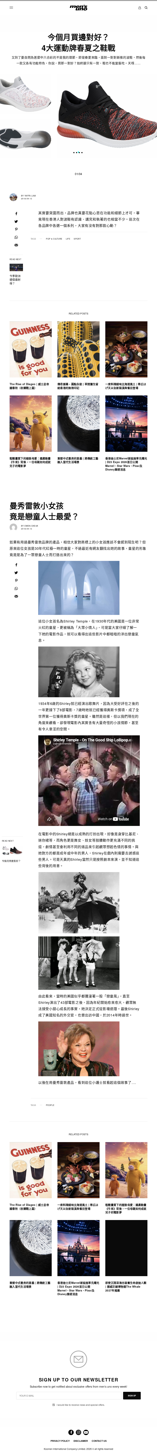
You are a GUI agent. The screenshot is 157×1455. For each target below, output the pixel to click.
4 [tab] (86, 152)
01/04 (78, 174)
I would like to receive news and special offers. (81, 1405)
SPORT (77, 239)
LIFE (68, 239)
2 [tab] (81, 152)
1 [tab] (78, 152)
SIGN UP (132, 1395)
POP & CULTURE (54, 239)
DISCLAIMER (81, 1441)
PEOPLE (50, 1105)
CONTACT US (99, 1441)
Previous (11, 116)
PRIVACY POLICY (60, 1441)
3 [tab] (83, 152)
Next (146, 116)
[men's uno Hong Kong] (78, 8)
